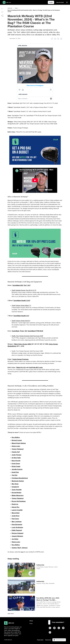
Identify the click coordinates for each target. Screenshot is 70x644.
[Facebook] (63, 628)
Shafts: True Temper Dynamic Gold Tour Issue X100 (27, 336)
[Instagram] (50, 632)
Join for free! (60, 2)
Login (51, 2)
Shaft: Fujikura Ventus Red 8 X (21, 320)
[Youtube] (54, 628)
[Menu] (67, 2)
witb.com (10, 8)
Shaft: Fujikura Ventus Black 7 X (21, 305)
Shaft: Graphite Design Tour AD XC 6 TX (24, 290)
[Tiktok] (59, 628)
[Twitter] (50, 628)
